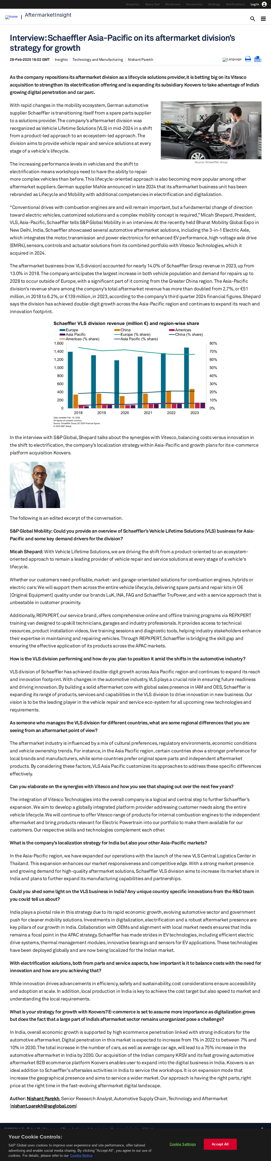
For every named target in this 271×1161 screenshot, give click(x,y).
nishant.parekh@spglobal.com (43, 1106)
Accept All (220, 1144)
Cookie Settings (183, 1144)
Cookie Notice (81, 1156)
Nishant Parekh (140, 59)
